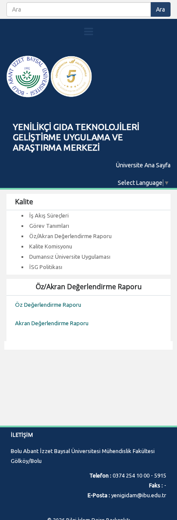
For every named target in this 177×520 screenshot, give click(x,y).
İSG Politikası (45, 267)
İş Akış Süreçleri (49, 215)
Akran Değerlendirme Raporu (51, 323)
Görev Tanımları (49, 226)
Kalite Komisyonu (50, 246)
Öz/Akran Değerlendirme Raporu (70, 236)
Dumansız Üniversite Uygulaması (69, 257)
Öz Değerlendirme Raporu (48, 305)
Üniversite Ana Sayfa (143, 165)
